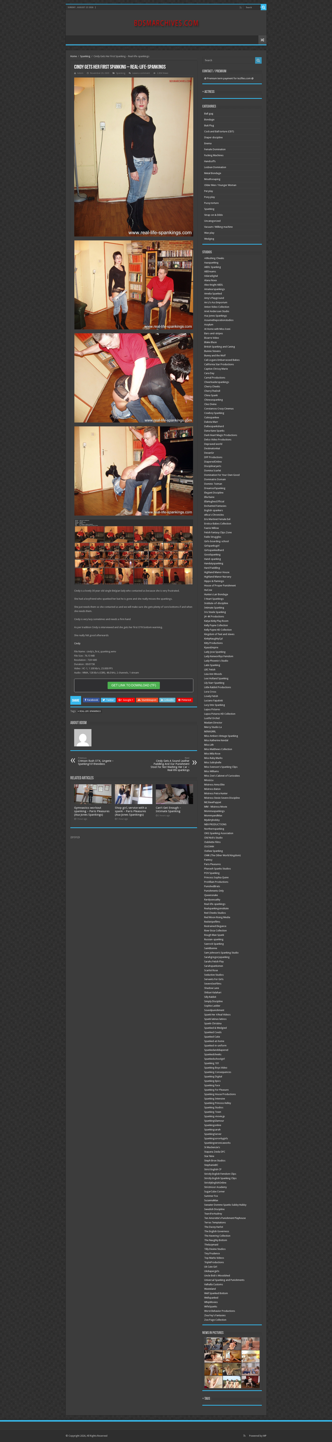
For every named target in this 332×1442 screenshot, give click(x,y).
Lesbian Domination (215, 167)
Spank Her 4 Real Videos (217, 1014)
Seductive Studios (214, 974)
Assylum (208, 324)
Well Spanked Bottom (216, 1293)
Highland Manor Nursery (217, 576)
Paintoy (208, 859)
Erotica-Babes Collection (217, 523)
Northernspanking (214, 828)
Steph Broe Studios (214, 1160)
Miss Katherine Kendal (216, 740)
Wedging (209, 238)
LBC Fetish (209, 669)
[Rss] (240, 7)
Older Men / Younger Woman (220, 185)
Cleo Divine (210, 404)
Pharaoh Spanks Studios (217, 868)
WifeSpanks (210, 1306)
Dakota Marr (211, 421)
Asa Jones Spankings (215, 315)
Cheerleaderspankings (216, 382)
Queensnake (211, 895)
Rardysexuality (212, 899)
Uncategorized (212, 220)
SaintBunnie (210, 948)
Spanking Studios (213, 1107)
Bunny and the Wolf (215, 355)
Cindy (77, 643)
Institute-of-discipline (216, 603)
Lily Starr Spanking (214, 682)
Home (73, 56)
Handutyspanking (213, 563)
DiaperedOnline (213, 461)
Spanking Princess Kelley (217, 1103)
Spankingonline (212, 1125)
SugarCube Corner (214, 1191)
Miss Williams (211, 771)
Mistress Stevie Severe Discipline (222, 797)
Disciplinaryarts (212, 466)
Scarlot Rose (211, 970)
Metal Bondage (212, 173)
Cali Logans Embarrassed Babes (222, 359)
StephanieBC (211, 1165)
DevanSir (209, 452)
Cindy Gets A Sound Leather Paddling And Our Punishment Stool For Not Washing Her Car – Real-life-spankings (170, 764)
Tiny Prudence (212, 1253)
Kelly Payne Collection (216, 625)
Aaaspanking (211, 262)
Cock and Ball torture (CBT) (219, 131)
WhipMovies (211, 1302)
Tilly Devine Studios (215, 1249)
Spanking (85, 56)
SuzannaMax (211, 1200)
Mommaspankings (214, 811)
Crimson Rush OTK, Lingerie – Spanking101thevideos (96, 761)
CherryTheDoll (212, 390)
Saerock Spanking (214, 943)
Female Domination (215, 149)
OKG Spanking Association (218, 833)
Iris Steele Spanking (215, 612)
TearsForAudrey (213, 1213)
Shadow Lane (211, 988)
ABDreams (210, 271)
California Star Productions (219, 364)
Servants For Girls (213, 979)
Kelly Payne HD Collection (218, 629)
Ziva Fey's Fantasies (215, 1315)
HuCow (208, 589)
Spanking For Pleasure (216, 1089)
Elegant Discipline (213, 492)
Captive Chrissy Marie (216, 368)
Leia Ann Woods (213, 674)
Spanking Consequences (217, 1072)
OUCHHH (209, 846)
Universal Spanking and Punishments (224, 1280)
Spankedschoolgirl (214, 1058)
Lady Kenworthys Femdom (218, 656)
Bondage (209, 119)
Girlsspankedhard (214, 550)
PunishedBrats (212, 886)
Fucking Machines (213, 155)
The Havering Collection (217, 1235)
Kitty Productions (213, 643)
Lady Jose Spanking (215, 651)
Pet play (208, 191)
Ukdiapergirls (211, 1271)
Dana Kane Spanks (214, 430)
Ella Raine (209, 497)
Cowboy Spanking (214, 413)
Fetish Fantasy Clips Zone (218, 532)
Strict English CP (213, 1169)
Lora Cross (210, 691)
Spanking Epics (212, 1080)
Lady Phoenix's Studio (216, 660)
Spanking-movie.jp (214, 1116)
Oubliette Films (212, 842)
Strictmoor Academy (215, 1187)
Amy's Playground (214, 298)
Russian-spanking (213, 939)
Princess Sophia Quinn (216, 877)
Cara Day (209, 373)
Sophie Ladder (212, 1005)
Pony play (209, 197)
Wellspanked (211, 1297)
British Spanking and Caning (219, 346)
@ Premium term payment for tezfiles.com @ (229, 78)
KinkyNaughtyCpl (213, 638)
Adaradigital (211, 275)
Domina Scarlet (212, 470)
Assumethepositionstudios (218, 320)
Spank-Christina (213, 1023)
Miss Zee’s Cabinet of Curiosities (222, 775)
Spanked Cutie (212, 1036)
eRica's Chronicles (214, 514)
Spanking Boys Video (215, 1067)
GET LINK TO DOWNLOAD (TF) (133, 685)
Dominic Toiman (213, 483)
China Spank (211, 395)
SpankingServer (213, 1134)
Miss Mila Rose (212, 753)
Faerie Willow (211, 528)
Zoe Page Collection (215, 1319)
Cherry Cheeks (212, 386)
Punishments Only (214, 890)
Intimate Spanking (214, 607)
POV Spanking (212, 873)
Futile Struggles (212, 536)
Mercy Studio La (213, 727)
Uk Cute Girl (210, 1266)
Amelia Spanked (213, 293)
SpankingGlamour (214, 1120)
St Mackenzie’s (212, 1147)
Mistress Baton (212, 789)
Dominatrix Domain (215, 479)
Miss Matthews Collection (218, 749)
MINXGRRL (210, 731)
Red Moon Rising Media (217, 917)
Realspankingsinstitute (216, 908)
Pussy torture (211, 203)
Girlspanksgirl (211, 545)
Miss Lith (209, 744)
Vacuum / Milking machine (218, 226)
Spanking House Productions (220, 1094)
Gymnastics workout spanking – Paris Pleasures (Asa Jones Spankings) (92, 811)
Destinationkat (212, 448)
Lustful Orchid (212, 718)
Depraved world (213, 444)
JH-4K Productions (214, 616)
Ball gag (208, 113)
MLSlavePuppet (212, 802)
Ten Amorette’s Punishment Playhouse (225, 1218)
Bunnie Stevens (212, 351)
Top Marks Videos (214, 1257)
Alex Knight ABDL (213, 284)
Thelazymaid (211, 1244)
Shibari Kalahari (212, 992)
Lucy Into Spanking (214, 704)
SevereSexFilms (212, 983)
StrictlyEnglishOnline (215, 1182)
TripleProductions (214, 1262)
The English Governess (216, 1231)
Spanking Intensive (214, 1098)
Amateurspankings (214, 289)
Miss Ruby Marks (213, 758)
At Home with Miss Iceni (217, 329)
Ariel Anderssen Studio (216, 311)
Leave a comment (141, 73)
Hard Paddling (212, 567)
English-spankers (213, 510)
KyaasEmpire (211, 647)
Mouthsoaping (212, 179)
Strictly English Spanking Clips (220, 1178)
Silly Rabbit (210, 996)
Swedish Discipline (214, 1209)
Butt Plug (209, 125)
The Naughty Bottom (215, 1240)
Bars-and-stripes (213, 333)
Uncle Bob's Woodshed (217, 1275)
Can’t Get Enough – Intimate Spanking (168, 809)
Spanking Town (212, 1111)
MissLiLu (208, 780)
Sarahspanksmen (213, 965)
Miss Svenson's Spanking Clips (220, 766)
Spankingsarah (212, 1129)
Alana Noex (210, 280)
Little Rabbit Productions (217, 687)
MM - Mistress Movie (215, 806)
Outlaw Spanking (213, 850)
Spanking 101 (211, 1063)
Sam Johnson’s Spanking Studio (221, 952)
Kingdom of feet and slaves (219, 634)
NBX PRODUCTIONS (215, 824)
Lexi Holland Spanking (216, 678)
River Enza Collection (215, 930)
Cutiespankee (211, 417)
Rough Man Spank (214, 935)
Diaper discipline (213, 137)
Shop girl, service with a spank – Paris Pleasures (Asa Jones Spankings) (131, 811)
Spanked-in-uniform (215, 1045)
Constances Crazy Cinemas (219, 408)
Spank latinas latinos (215, 1019)
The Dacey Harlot (213, 1226)
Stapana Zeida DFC (214, 1151)
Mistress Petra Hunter (216, 793)
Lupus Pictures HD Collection (219, 713)
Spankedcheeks (212, 1054)
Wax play (209, 232)
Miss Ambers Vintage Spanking (221, 735)
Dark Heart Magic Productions (220, 435)
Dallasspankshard (214, 426)
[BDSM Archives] (166, 22)
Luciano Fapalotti (213, 700)
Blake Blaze (210, 342)
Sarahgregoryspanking (217, 957)
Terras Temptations (215, 1222)
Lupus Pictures (212, 709)
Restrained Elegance (215, 926)
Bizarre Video (211, 337)
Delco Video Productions (217, 439)
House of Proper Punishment (220, 585)
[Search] (263, 7)
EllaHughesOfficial (214, 501)
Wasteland (210, 1288)
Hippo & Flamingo (214, 581)
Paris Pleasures (212, 864)
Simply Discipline (213, 1001)
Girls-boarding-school (216, 541)
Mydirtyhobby (212, 820)
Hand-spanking (212, 559)
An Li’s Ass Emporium (215, 302)
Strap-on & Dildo (213, 214)
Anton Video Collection (216, 306)
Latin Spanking (212, 665)
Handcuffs (210, 161)
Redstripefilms (212, 921)
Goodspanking (212, 554)
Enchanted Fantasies (215, 505)
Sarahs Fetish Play (214, 961)
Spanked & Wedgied (215, 1027)
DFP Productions (213, 457)
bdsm (80, 73)
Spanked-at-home (214, 1041)
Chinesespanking (213, 399)
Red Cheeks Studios (215, 912)
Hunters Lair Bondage (216, 594)
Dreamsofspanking (214, 488)
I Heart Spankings (214, 598)
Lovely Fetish (211, 696)
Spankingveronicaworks (217, 1142)
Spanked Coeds (213, 1032)
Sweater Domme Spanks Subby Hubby (225, 1204)
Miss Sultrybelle (212, 762)
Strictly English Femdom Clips (220, 1173)
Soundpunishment (214, 1010)
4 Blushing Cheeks (214, 258)
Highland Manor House (216, 572)
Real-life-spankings (90, 711)
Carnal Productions (214, 377)
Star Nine (209, 1156)
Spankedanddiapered (216, 1050)
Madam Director (213, 722)
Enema (208, 143)
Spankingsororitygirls (216, 1138)
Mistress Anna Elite (214, 784)
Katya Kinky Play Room (216, 620)
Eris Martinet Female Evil (217, 519)
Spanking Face (212, 1085)
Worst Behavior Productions (219, 1310)
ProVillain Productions (216, 881)
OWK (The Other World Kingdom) (222, 855)
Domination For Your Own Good (222, 474)
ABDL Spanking (212, 267)
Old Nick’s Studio (213, 837)
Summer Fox (211, 1195)
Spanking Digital (213, 1076)
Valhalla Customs (213, 1284)
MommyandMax (213, 815)
